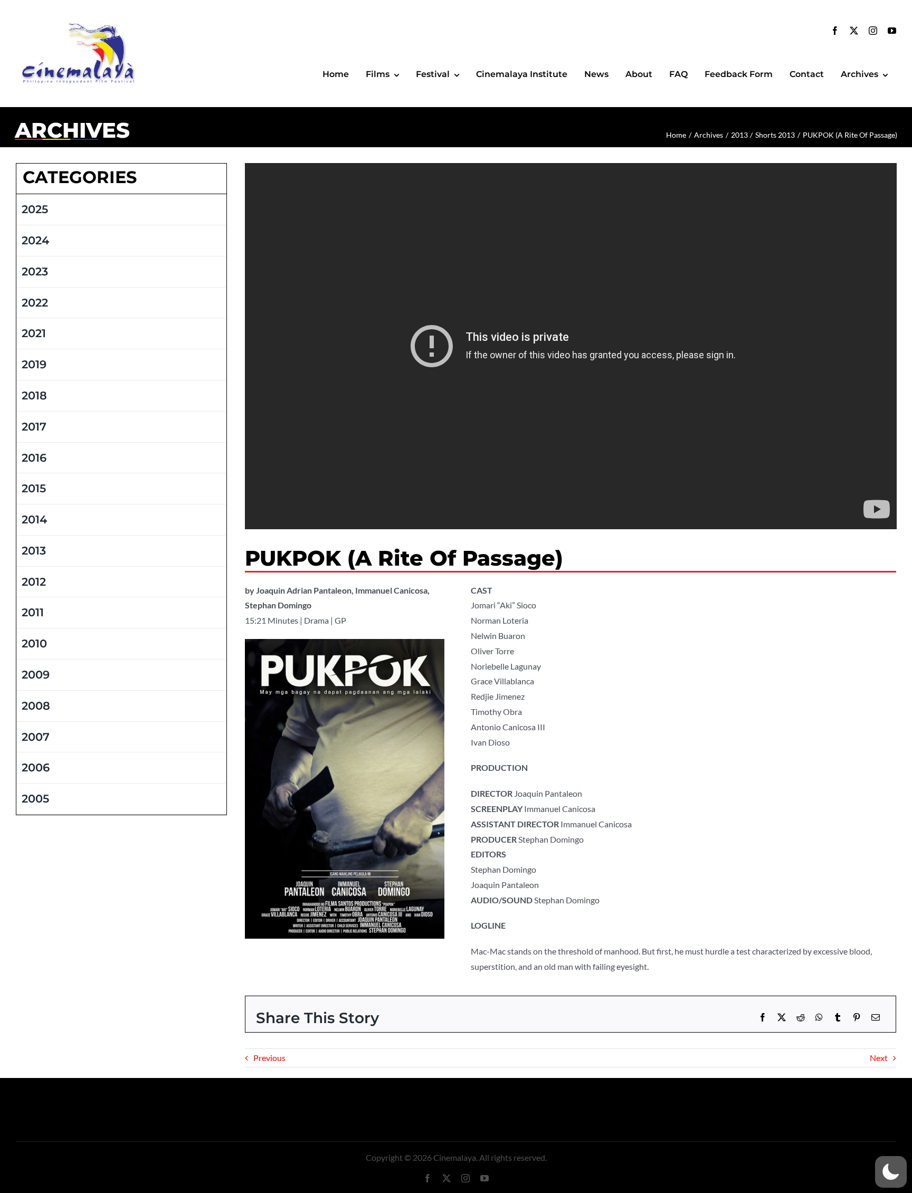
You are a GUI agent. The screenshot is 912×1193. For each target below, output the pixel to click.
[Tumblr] (837, 1017)
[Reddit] (800, 1017)
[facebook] (835, 30)
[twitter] (854, 30)
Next (879, 1058)
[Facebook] (762, 1017)
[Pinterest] (856, 1017)
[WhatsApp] (819, 1017)
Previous (269, 1058)
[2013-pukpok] (345, 643)
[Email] (875, 1017)
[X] (781, 1017)
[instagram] (873, 30)
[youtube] (892, 30)
